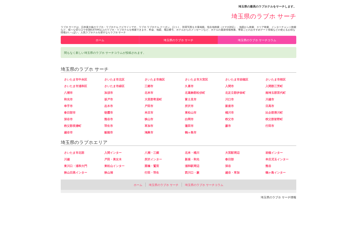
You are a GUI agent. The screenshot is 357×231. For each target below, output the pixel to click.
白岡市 (189, 119)
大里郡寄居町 (153, 99)
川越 (67, 159)
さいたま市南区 (155, 79)
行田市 (269, 125)
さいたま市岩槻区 (236, 79)
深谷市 (68, 119)
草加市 (149, 125)
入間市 (229, 86)
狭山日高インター (75, 172)
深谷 (228, 166)
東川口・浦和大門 (75, 166)
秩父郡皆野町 (274, 119)
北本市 (149, 92)
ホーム (100, 40)
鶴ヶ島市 (190, 132)
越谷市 (68, 132)
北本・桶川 (192, 152)
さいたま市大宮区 (196, 79)
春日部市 (70, 112)
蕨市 (228, 125)
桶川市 (229, 112)
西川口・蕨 (192, 172)
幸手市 (68, 106)
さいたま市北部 (74, 152)
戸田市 (149, 106)
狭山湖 (108, 172)
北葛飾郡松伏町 (195, 92)
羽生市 (108, 125)
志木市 (108, 106)
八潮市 (68, 92)
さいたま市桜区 (275, 79)
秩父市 (229, 119)
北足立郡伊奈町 (235, 92)
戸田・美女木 (113, 159)
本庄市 (149, 112)
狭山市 (149, 119)
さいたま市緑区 (114, 86)
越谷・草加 (232, 172)
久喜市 (189, 86)
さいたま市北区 (114, 79)
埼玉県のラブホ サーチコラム (257, 40)
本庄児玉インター (277, 159)
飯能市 (108, 132)
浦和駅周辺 (192, 166)
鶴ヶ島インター (275, 172)
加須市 (108, 92)
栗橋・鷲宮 (152, 166)
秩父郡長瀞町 (72, 125)
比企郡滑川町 (274, 112)
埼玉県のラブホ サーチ (263, 15)
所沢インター (153, 159)
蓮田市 (189, 125)
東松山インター (114, 166)
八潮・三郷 (152, 152)
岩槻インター (274, 152)
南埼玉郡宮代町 (275, 92)
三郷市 (149, 86)
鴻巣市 (149, 132)
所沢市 (189, 106)
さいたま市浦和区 (75, 86)
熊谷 (268, 166)
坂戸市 (108, 99)
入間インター (113, 152)
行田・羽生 (152, 172)
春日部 (229, 159)
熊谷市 (108, 119)
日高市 (269, 106)
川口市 (229, 99)
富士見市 (190, 99)
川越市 (269, 99)
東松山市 (190, 112)
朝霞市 (108, 112)
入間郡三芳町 (274, 86)
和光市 (68, 99)
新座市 (229, 106)
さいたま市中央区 (75, 79)
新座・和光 (192, 159)
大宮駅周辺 (232, 152)
